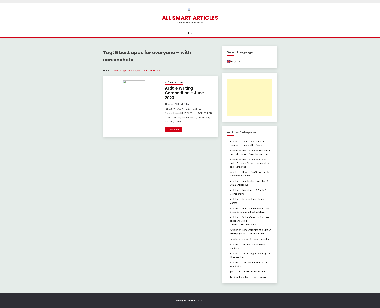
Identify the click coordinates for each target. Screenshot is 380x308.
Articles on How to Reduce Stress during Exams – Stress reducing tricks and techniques (249, 163)
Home (190, 33)
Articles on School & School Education (250, 238)
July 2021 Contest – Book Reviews (248, 276)
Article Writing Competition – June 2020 (184, 92)
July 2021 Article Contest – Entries (248, 271)
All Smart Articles (190, 18)
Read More (173, 129)
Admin (187, 104)
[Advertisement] (249, 97)
